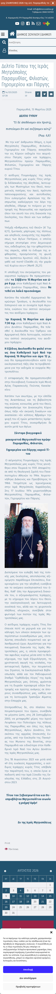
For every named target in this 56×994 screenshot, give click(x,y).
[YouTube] (17, 23)
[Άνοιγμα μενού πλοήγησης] (3, 34)
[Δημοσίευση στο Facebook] (37, 94)
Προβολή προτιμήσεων (28, 986)
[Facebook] (28, 23)
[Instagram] (22, 23)
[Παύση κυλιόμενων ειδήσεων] (53, 3)
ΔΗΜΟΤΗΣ (48, 34)
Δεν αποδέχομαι (28, 978)
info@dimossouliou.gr (43, 9)
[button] (51, 932)
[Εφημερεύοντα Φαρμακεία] (50, 23)
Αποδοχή (28, 969)
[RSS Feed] (33, 23)
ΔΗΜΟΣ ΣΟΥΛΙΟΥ (28, 34)
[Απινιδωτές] (44, 23)
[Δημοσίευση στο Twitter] (44, 94)
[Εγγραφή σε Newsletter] (38, 23)
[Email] (51, 94)
